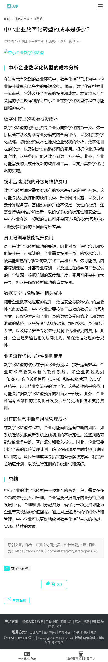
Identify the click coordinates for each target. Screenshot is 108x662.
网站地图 (57, 642)
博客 (63, 41)
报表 (51, 626)
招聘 (86, 622)
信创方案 (35, 632)
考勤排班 (52, 622)
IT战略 (51, 41)
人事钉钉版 (80, 632)
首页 (7, 19)
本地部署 (65, 632)
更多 (94, 632)
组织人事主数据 (32, 622)
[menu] (100, 6)
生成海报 (18, 600)
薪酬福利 (66, 622)
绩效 (78, 622)
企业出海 (50, 632)
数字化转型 (20, 568)
